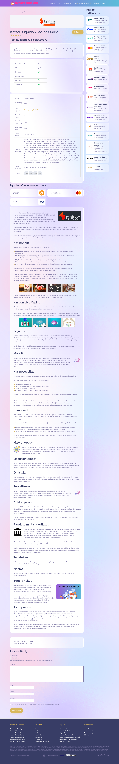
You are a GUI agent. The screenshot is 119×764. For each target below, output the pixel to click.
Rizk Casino (38, 737)
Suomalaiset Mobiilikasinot (68, 739)
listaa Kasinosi (88, 729)
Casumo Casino (40, 729)
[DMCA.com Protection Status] (71, 756)
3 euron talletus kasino (17, 735)
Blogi (103, 3)
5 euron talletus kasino (17, 737)
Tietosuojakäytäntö (90, 733)
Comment (13, 664)
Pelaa (76, 32)
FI (108, 3)
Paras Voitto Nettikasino (67, 731)
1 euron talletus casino (17, 731)
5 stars (18, 658)
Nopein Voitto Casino (66, 733)
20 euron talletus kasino (17, 741)
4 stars (16, 658)
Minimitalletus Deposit (17, 729)
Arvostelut (95, 3)
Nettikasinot (67, 3)
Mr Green (38, 731)
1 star (12, 658)
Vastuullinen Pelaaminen (92, 731)
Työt (59, 3)
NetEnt (35, 110)
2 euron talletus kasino (17, 733)
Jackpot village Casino (42, 741)
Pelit (75, 3)
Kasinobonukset (84, 3)
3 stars (15, 658)
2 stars (13, 658)
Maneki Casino (39, 735)
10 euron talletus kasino (17, 739)
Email (12, 692)
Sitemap (87, 735)
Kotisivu (52, 3)
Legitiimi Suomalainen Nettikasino (70, 737)
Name (12, 685)
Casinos (17, 12)
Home (12, 12)
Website (12, 698)
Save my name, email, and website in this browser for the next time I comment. (35, 705)
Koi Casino (38, 733)
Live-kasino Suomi (65, 741)
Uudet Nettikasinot (66, 729)
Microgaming (28, 110)
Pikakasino (38, 739)
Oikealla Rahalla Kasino (67, 735)
